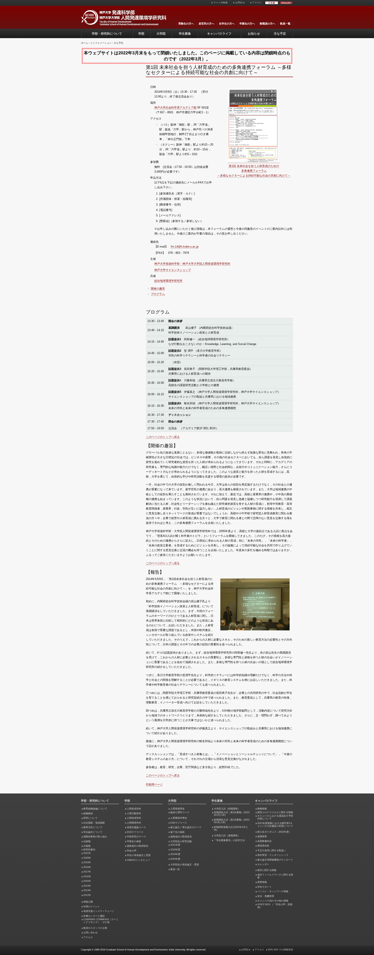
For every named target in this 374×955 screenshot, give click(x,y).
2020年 (87, 857)
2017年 (87, 871)
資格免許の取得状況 (137, 846)
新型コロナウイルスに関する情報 (275, 812)
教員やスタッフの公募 (95, 928)
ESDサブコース (135, 832)
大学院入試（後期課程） (227, 835)
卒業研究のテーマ (136, 836)
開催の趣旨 (158, 288)
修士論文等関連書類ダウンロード (275, 859)
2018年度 (175, 859)
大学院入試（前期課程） (227, 808)
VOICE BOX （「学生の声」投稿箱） (274, 905)
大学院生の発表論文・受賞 (184, 864)
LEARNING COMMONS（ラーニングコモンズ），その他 (100, 920)
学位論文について (92, 832)
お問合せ (240, 2)
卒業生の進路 (134, 841)
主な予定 (280, 33)
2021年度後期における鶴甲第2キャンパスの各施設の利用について (275, 824)
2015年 (87, 881)
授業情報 (262, 882)
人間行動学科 (134, 813)
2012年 (87, 895)
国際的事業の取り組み (95, 836)
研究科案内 (89, 849)
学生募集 (185, 33)
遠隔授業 (262, 836)
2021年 (87, 853)
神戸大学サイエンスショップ (172, 270)
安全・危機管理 (265, 896)
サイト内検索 (220, 2)
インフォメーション (101, 43)
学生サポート (264, 886)
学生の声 (131, 850)
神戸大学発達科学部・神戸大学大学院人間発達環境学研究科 (192, 263)
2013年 (87, 890)
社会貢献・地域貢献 (94, 822)
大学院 (161, 33)
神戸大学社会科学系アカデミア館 (175, 107)
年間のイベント (91, 906)
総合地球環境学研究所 (168, 280)
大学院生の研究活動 (181, 841)
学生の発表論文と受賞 (139, 855)
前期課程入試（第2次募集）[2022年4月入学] (232, 821)
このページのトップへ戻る (163, 437)
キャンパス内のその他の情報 (272, 900)
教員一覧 (285, 23)
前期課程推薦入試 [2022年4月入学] (231, 828)
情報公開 (88, 901)
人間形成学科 (134, 808)
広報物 (86, 846)
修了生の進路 (177, 832)
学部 (141, 33)
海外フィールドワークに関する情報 (275, 876)
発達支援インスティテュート (98, 911)
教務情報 (262, 808)
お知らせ (254, 33)
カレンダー (263, 864)
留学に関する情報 (266, 870)
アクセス (257, 2)
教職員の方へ (267, 23)
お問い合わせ (90, 932)
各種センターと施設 (94, 916)
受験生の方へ (186, 23)
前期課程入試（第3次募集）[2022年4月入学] (232, 813)
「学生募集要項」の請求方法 (229, 840)
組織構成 (88, 813)
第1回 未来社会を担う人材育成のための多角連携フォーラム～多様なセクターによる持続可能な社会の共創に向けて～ (253, 170)
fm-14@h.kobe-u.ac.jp (184, 246)
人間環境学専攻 (178, 818)
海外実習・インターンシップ (272, 855)
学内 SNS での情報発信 (280, 949)
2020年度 (175, 849)
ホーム (84, 43)
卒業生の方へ (247, 23)
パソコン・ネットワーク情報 (272, 891)
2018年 (87, 867)
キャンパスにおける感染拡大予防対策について (275, 817)
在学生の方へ (227, 23)
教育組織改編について (95, 808)
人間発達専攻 (177, 808)
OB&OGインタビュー (138, 860)
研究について (90, 818)
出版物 (86, 841)
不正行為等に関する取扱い (271, 850)
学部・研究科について (107, 33)
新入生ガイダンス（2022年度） (274, 831)
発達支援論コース (136, 827)
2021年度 (175, 844)
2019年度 (175, 854)
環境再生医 (263, 845)
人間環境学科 (134, 822)
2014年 (87, 885)
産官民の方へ (206, 23)
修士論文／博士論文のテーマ (185, 827)
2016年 (87, 876)
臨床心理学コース (179, 812)
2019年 (87, 862)
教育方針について (92, 827)
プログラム (158, 294)
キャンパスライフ (219, 33)
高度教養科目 (264, 841)
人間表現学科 (134, 818)
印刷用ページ (154, 784)
